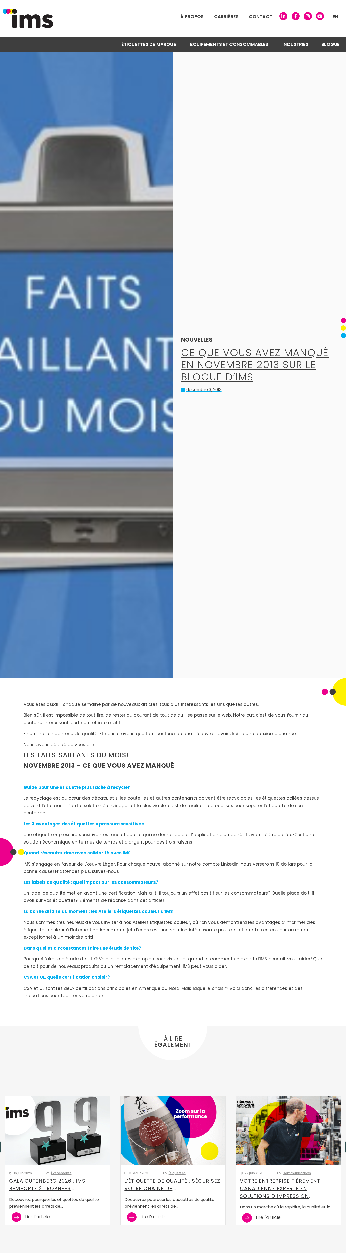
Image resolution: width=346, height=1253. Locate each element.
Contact (260, 16)
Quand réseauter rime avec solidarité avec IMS (77, 853)
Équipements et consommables (229, 44)
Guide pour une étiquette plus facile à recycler (77, 787)
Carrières (226, 16)
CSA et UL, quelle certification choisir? (67, 977)
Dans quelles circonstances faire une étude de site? (82, 948)
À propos (192, 16)
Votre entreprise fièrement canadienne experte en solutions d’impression (280, 1188)
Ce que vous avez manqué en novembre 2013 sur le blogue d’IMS (255, 364)
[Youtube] (320, 16)
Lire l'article (37, 1217)
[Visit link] (103, 18)
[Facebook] (296, 16)
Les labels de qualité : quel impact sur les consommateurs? (91, 882)
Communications (297, 1173)
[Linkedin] (283, 16)
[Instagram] (308, 16)
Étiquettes (177, 1173)
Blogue (330, 44)
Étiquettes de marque (148, 44)
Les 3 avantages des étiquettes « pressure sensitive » (84, 824)
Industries (295, 44)
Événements (61, 1173)
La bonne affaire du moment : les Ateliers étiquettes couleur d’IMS (98, 911)
